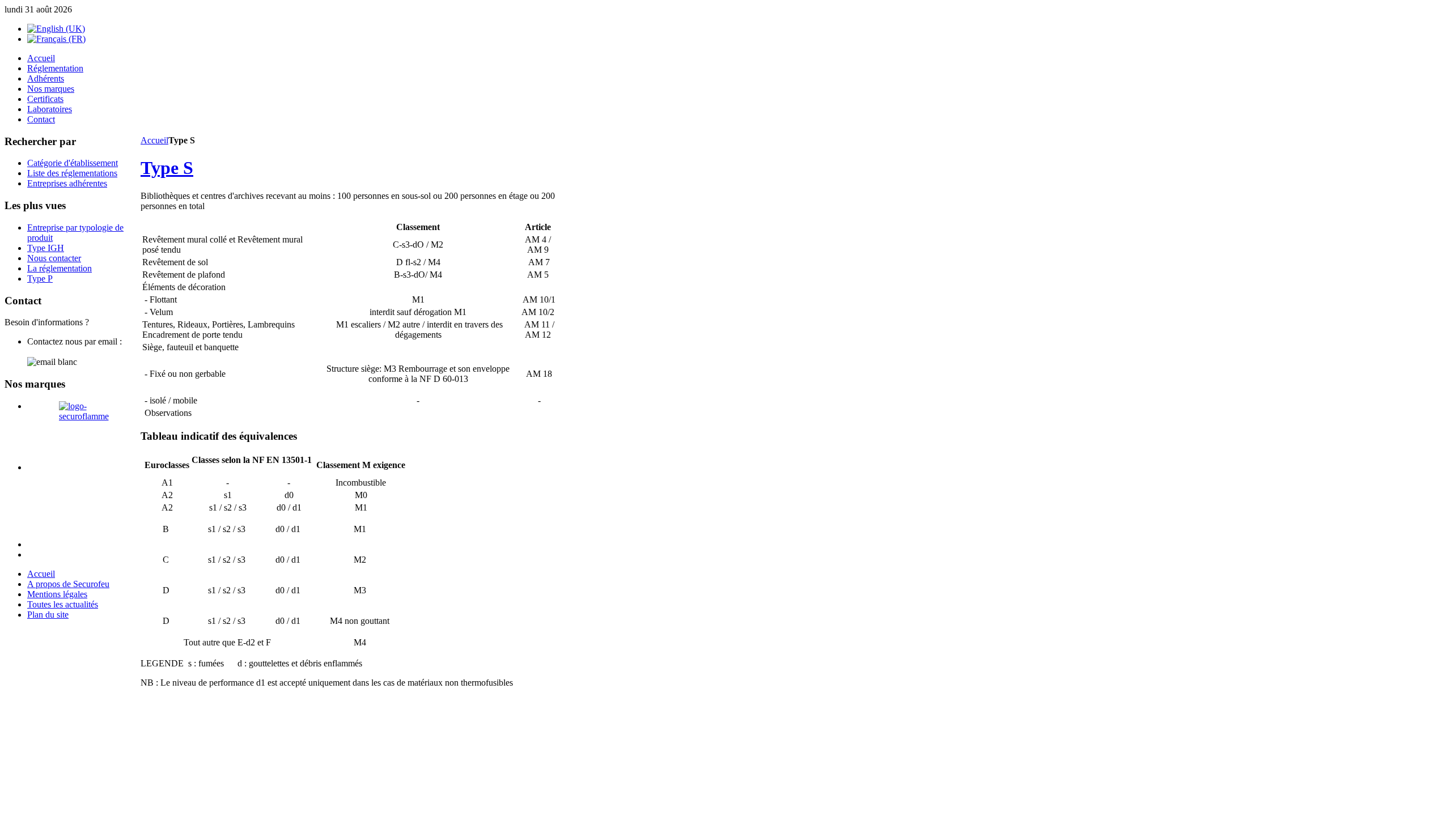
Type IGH (45, 248)
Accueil (154, 140)
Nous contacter (54, 258)
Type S (167, 168)
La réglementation (59, 268)
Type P (40, 278)
